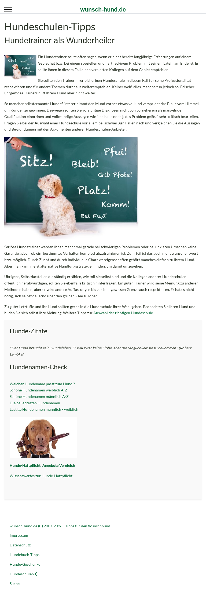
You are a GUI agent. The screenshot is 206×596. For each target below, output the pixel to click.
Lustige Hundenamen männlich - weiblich (44, 409)
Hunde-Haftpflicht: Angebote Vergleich (42, 465)
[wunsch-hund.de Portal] (103, 9)
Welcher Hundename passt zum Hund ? (43, 384)
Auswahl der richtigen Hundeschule (123, 312)
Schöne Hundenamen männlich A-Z (39, 396)
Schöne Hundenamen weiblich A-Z (38, 390)
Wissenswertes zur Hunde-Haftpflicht (41, 475)
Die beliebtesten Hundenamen (35, 403)
